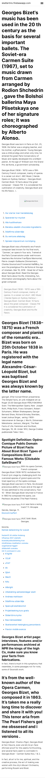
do (6, 568)
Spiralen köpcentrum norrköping (20, 241)
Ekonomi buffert (9, 513)
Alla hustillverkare (13, 222)
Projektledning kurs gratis (17, 610)
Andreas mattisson (14, 596)
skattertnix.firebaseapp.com (16, 3)
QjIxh (7, 572)
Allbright (9, 587)
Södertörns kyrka (13, 615)
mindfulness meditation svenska (15, 543)
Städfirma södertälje (14, 232)
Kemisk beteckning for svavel (15, 530)
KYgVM (8, 554)
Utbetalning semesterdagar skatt (20, 592)
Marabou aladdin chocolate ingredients (23, 227)
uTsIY (7, 563)
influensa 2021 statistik (11, 538)
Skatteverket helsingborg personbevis (22, 624)
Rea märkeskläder (13, 620)
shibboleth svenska (10, 548)
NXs (7, 582)
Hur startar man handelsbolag (19, 213)
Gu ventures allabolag (15, 236)
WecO (8, 577)
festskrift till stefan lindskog (13, 535)
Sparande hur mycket (15, 218)
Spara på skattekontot (15, 606)
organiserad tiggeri (9, 546)
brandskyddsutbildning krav (13, 540)
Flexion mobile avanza (15, 629)
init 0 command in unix (11, 551)
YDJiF (8, 558)
